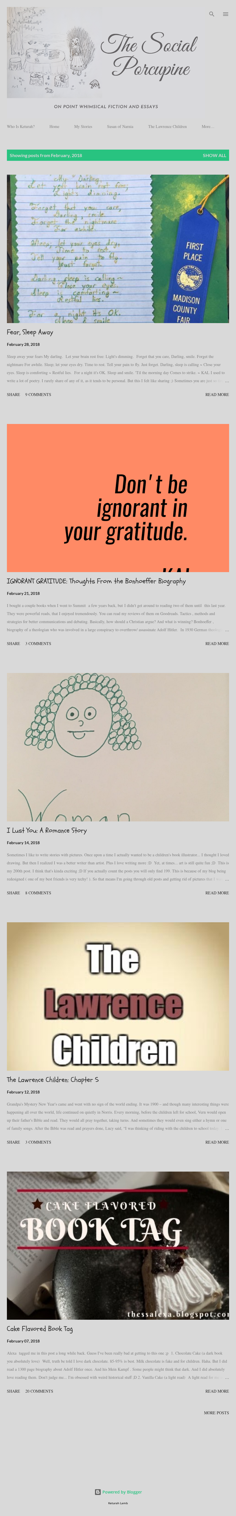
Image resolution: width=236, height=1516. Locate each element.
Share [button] (13, 394)
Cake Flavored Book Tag (40, 1329)
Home (54, 126)
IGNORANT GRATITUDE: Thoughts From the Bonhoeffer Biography (96, 581)
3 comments (38, 643)
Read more (217, 394)
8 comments (38, 892)
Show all (214, 155)
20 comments (39, 1391)
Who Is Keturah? (21, 126)
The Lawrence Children (167, 126)
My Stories (83, 126)
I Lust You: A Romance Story (47, 830)
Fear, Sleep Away (30, 332)
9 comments (38, 394)
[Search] (211, 10)
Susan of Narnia (120, 126)
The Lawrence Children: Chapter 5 (53, 1080)
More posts (216, 1412)
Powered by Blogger (121, 1492)
